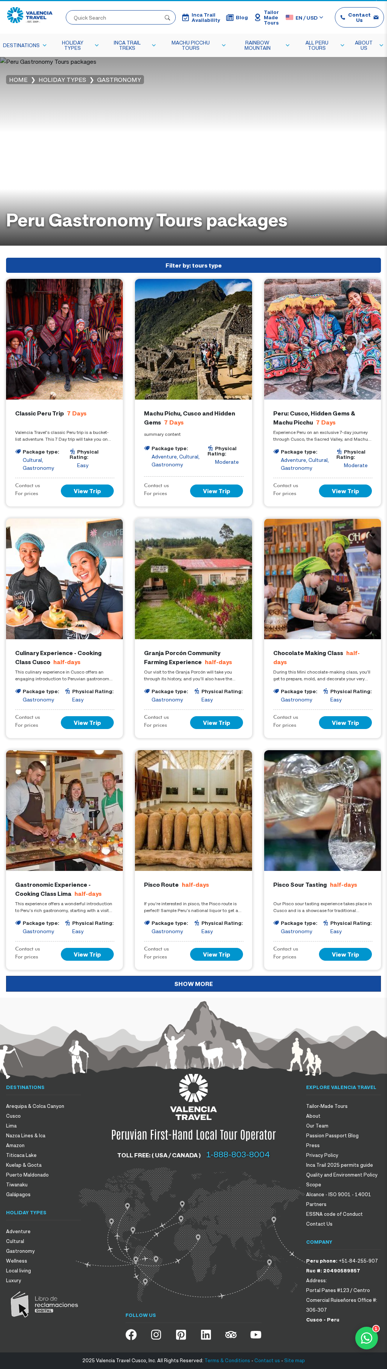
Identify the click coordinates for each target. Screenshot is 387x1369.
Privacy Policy (322, 1155)
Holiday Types (73, 45)
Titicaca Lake (21, 1155)
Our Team (317, 1126)
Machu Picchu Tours (191, 45)
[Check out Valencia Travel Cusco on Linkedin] (206, 1334)
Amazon (15, 1145)
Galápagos (18, 1194)
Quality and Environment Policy (342, 1175)
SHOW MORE (193, 984)
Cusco (13, 1116)
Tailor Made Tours (271, 17)
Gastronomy (20, 1251)
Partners (316, 1204)
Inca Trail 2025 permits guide (339, 1165)
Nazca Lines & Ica (25, 1135)
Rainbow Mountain (258, 45)
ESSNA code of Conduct (334, 1214)
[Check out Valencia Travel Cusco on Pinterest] (181, 1334)
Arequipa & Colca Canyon (35, 1106)
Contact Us (359, 17)
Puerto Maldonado (27, 1175)
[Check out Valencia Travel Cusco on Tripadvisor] (231, 1334)
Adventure (18, 1231)
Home (18, 79)
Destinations (21, 45)
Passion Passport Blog (332, 1135)
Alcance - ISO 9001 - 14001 (338, 1194)
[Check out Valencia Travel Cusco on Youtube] (256, 1334)
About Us (364, 45)
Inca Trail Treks (127, 45)
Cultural (15, 1241)
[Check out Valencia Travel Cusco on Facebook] (131, 1334)
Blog (242, 17)
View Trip (87, 491)
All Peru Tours (316, 45)
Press (313, 1145)
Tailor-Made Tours (327, 1106)
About (313, 1116)
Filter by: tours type (194, 265)
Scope (313, 1184)
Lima (11, 1126)
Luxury (13, 1280)
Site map (294, 1360)
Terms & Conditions (227, 1360)
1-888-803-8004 (238, 1154)
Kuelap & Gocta (24, 1165)
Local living (18, 1270)
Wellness (16, 1261)
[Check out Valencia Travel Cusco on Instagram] (156, 1334)
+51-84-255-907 (358, 1261)
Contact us (267, 1360)
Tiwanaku (17, 1184)
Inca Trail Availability (206, 17)
